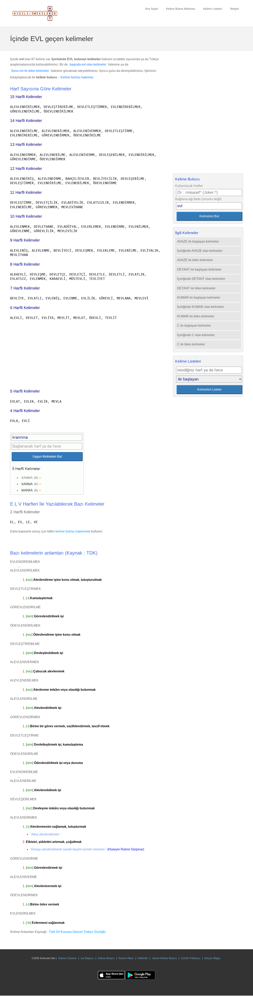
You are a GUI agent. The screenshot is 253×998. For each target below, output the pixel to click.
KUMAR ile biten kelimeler (195, 316)
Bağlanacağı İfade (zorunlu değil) (198, 199)
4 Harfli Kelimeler (25, 411)
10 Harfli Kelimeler (26, 216)
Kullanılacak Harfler (189, 185)
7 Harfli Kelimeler (25, 288)
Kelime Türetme (67, 958)
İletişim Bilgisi (212, 958)
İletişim (234, 8)
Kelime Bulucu (106, 958)
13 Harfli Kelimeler (26, 144)
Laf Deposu (87, 958)
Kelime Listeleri (212, 8)
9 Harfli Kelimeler (25, 240)
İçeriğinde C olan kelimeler (196, 335)
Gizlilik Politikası (190, 958)
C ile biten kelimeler (191, 344)
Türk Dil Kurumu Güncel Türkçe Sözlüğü (77, 931)
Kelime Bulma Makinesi (180, 8)
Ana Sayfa (151, 8)
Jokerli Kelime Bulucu (164, 958)
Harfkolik (143, 958)
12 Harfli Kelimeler (26, 168)
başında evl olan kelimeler (88, 64)
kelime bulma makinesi (72, 531)
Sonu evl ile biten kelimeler (30, 70)
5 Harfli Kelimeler (25, 391)
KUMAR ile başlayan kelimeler (198, 297)
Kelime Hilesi (126, 958)
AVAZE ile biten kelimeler (195, 260)
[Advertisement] (85, 352)
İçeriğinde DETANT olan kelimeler (201, 278)
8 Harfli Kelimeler (25, 264)
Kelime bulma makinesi (76, 77)
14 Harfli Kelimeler (26, 120)
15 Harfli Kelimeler (26, 97)
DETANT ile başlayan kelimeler (199, 269)
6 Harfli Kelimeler (25, 307)
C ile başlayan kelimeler (194, 325)
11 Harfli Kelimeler (26, 192)
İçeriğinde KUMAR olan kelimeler (200, 306)
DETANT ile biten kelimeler (196, 288)
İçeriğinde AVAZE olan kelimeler (199, 250)
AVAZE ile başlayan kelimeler (198, 241)
